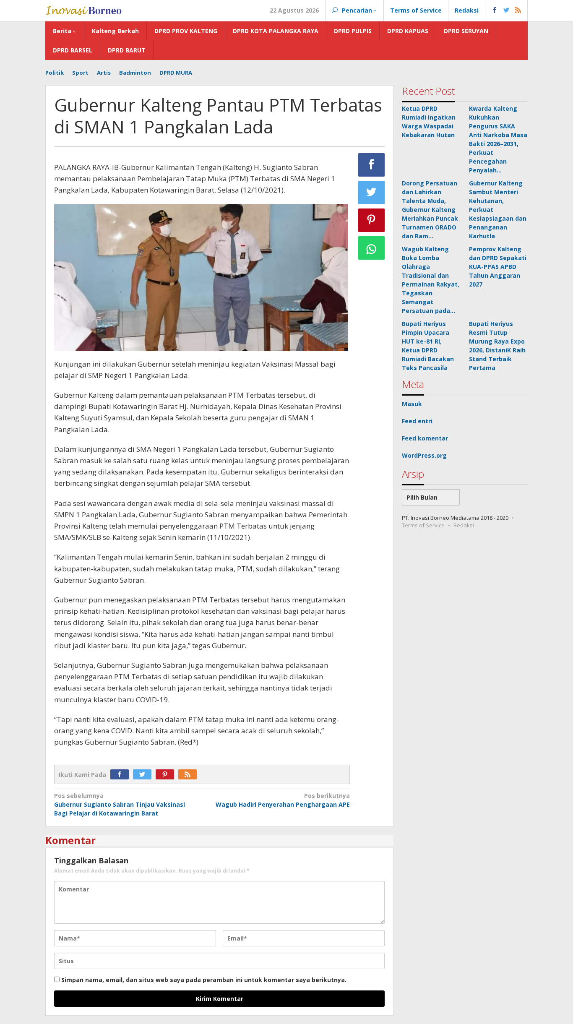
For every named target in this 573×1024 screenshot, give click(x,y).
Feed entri (417, 421)
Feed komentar (425, 438)
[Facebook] (121, 775)
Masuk (412, 404)
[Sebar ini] (371, 165)
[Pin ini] (371, 220)
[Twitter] (144, 775)
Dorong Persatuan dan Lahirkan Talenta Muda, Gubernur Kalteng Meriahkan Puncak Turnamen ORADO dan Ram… (430, 209)
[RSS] (189, 775)
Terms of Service (423, 525)
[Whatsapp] (371, 248)
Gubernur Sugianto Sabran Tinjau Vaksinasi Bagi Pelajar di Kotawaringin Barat (119, 804)
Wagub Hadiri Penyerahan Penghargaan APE (282, 800)
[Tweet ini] (371, 192)
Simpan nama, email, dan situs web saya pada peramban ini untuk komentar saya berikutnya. (203, 980)
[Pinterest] (167, 775)
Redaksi (463, 525)
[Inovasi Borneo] (83, 9)
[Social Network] (506, 10)
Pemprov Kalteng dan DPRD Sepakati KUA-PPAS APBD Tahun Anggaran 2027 (497, 266)
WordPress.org (424, 455)
